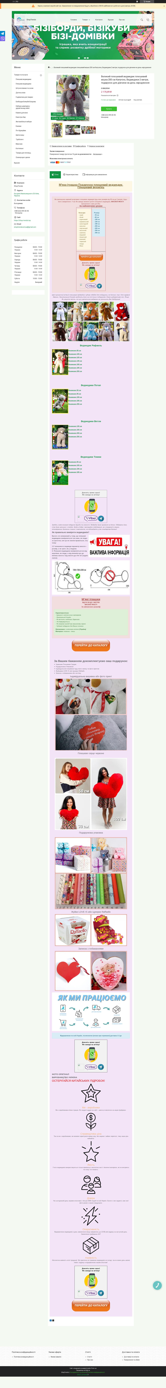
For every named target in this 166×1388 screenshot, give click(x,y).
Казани (18, 126)
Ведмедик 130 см (75, 426)
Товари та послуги (21, 75)
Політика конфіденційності (24, 1357)
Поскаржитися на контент (78, 1372)
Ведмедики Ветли (91, 421)
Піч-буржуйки (21, 130)
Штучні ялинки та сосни (24, 88)
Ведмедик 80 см (74, 350)
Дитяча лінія (20, 93)
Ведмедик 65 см (74, 462)
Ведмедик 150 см (75, 397)
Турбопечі (19, 139)
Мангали (19, 144)
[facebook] (51, 1321)
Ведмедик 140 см (75, 361)
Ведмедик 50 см (74, 390)
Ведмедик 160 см (75, 364)
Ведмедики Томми (91, 457)
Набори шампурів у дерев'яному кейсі (23, 107)
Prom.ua (93, 1368)
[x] (53, 1321)
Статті (89, 1357)
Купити (109, 109)
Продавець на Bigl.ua (83, 1370)
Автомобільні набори (24, 122)
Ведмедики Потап (91, 385)
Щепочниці (20, 135)
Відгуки (110, 20)
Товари (85, 20)
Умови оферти (56, 1357)
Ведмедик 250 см (75, 404)
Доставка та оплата (131, 1357)
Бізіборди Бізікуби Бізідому (26, 101)
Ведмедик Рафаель (91, 345)
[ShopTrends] (20, 20)
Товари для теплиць (23, 153)
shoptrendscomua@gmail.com (25, 227)
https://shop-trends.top (22, 220)
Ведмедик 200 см (75, 371)
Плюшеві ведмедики (23, 79)
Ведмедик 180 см (75, 368)
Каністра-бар (21, 117)
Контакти (98, 20)
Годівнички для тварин (24, 97)
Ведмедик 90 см (74, 394)
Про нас (122, 20)
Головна (74, 20)
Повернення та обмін (132, 1360)
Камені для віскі (22, 113)
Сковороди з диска (23, 157)
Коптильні (19, 148)
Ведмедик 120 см (75, 357)
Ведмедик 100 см (75, 354)
